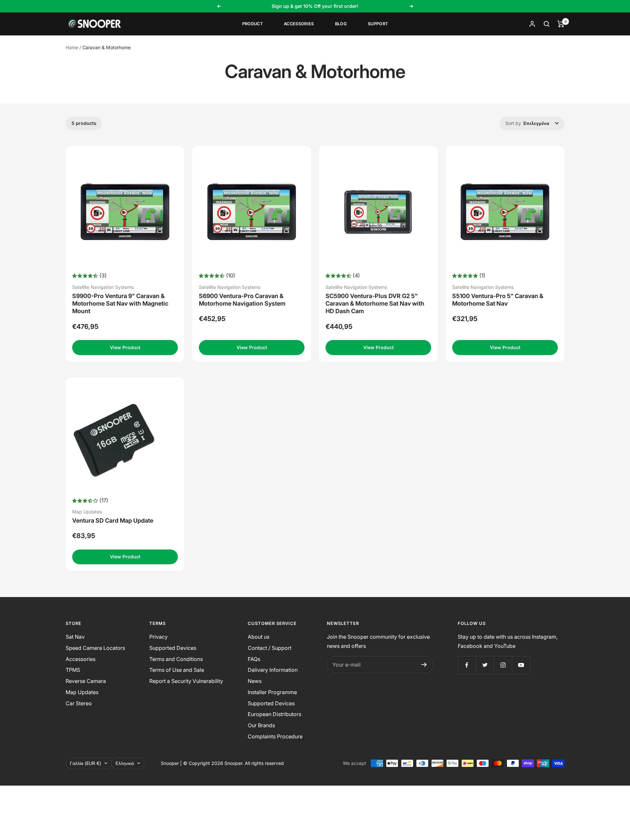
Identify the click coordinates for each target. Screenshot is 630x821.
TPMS (73, 670)
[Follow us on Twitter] (485, 665)
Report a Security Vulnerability (186, 681)
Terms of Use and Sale (176, 670)
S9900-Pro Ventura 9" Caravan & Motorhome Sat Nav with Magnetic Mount (120, 303)
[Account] (532, 24)
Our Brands (261, 725)
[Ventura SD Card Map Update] (125, 440)
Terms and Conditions (176, 659)
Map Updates (82, 692)
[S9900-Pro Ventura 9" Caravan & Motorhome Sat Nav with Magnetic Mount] (125, 212)
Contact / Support (269, 648)
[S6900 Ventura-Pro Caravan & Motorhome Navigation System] (251, 212)
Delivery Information (273, 670)
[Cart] (560, 24)
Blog (341, 23)
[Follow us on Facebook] (467, 665)
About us (258, 636)
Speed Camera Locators (95, 648)
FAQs (254, 659)
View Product (125, 347)
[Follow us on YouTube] (521, 665)
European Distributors (274, 714)
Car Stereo (79, 703)
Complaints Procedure (275, 736)
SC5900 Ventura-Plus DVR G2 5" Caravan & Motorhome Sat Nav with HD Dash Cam (375, 303)
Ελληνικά (125, 763)
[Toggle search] (547, 24)
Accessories (299, 23)
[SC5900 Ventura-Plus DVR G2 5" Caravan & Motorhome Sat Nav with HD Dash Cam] (378, 212)
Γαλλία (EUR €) (85, 763)
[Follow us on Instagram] (503, 665)
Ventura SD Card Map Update (112, 520)
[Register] (424, 664)
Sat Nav (75, 636)
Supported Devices (172, 648)
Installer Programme (272, 692)
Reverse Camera (86, 681)
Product (252, 23)
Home (72, 47)
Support (378, 23)
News (255, 681)
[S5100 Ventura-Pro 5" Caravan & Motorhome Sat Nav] (505, 212)
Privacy (158, 636)
